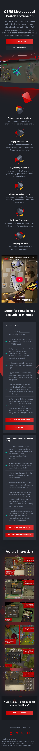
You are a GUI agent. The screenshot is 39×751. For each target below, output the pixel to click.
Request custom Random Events (19, 535)
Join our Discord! (19, 713)
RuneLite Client (24, 332)
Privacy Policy (26, 728)
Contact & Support (14, 728)
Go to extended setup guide (19, 420)
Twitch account (19, 334)
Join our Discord (19, 48)
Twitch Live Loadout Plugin (23, 341)
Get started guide (19, 42)
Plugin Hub (17, 344)
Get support (19, 427)
